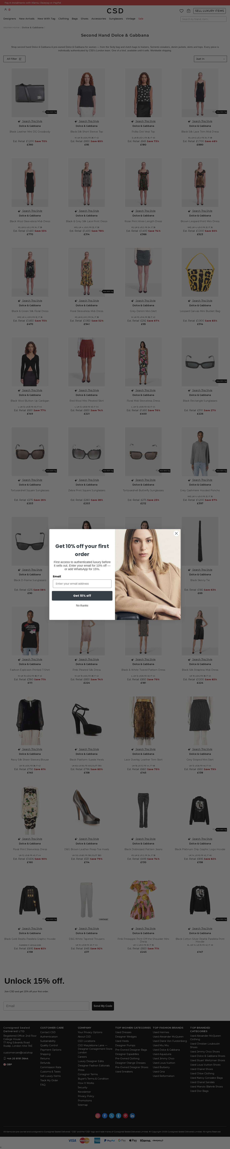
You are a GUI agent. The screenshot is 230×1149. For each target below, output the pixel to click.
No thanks (82, 605)
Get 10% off (82, 596)
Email (57, 576)
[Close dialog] (176, 533)
